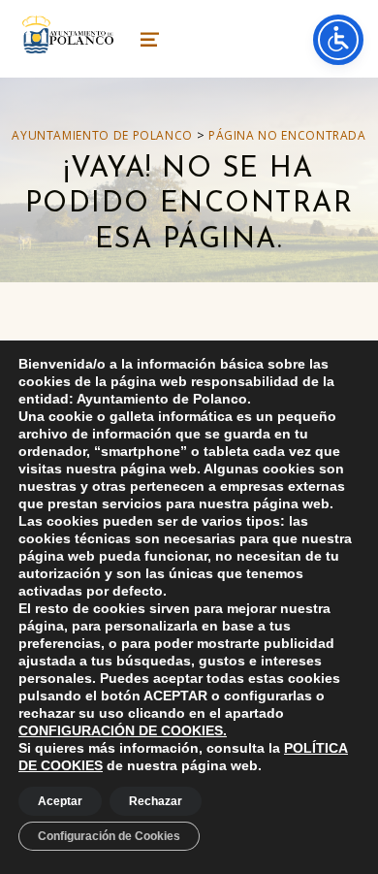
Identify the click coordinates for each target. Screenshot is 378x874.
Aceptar (60, 801)
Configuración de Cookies (109, 836)
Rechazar (155, 801)
